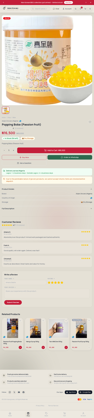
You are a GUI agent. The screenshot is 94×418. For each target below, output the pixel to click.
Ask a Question (25, 163)
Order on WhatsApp (71, 157)
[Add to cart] (20, 347)
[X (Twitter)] (14, 392)
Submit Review (13, 302)
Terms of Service (53, 406)
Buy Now (25, 157)
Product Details (8, 189)
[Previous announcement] (3, 2)
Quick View (13, 333)
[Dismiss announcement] (90, 2)
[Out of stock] (89, 347)
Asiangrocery (11, 399)
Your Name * (9, 279)
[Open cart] (85, 9)
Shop (9, 117)
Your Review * (10, 287)
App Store (72, 392)
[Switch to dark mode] (76, 9)
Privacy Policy (40, 406)
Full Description (8, 208)
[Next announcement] (86, 2)
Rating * (51, 279)
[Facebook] (23, 392)
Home (4, 117)
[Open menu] (90, 9)
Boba (14, 117)
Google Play (87, 392)
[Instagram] (10, 392)
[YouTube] (19, 392)
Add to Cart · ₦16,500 (56, 150)
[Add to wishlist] (20, 320)
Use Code (74, 2)
